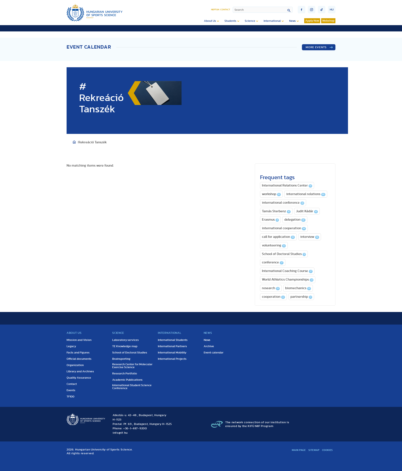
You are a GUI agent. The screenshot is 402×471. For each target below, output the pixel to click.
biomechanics (297, 288)
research (270, 288)
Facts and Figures (78, 352)
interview (309, 236)
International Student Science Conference (132, 387)
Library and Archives (80, 371)
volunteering (273, 245)
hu (332, 9)
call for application (278, 236)
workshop (271, 194)
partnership (300, 296)
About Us (210, 20)
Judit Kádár (306, 211)
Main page (299, 450)
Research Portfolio (124, 373)
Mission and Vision (79, 340)
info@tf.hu (120, 432)
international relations (305, 194)
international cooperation (283, 228)
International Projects (172, 358)
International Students (173, 340)
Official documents (79, 358)
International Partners (172, 346)
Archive (209, 346)
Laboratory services (125, 340)
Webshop (328, 20)
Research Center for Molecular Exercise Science (132, 366)
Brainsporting (121, 358)
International (272, 20)
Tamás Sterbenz (276, 211)
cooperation (273, 296)
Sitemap (314, 450)
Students (230, 20)
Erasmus (270, 219)
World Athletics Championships (287, 279)
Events (71, 390)
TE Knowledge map (124, 346)
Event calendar (213, 352)
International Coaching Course (287, 271)
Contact (225, 9)
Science (250, 20)
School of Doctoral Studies (283, 254)
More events (316, 47)
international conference (282, 202)
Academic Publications (127, 379)
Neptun (215, 9)
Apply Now (312, 20)
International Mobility (172, 352)
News (292, 20)
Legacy (71, 346)
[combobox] (263, 10)
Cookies (327, 450)
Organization (75, 365)
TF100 (70, 396)
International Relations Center (286, 185)
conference (272, 262)
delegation (294, 219)
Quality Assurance (79, 377)
